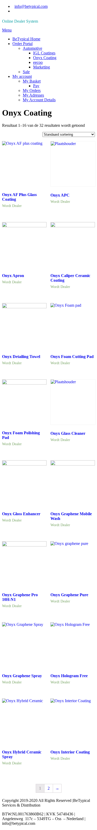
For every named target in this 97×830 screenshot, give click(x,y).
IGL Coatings (44, 53)
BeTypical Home (26, 39)
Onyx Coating (44, 57)
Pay (36, 86)
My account (22, 76)
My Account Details (39, 100)
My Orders (32, 90)
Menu (7, 30)
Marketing (41, 67)
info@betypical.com (31, 6)
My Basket (32, 81)
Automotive (32, 48)
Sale (26, 72)
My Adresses (33, 95)
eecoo (38, 62)
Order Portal (22, 43)
